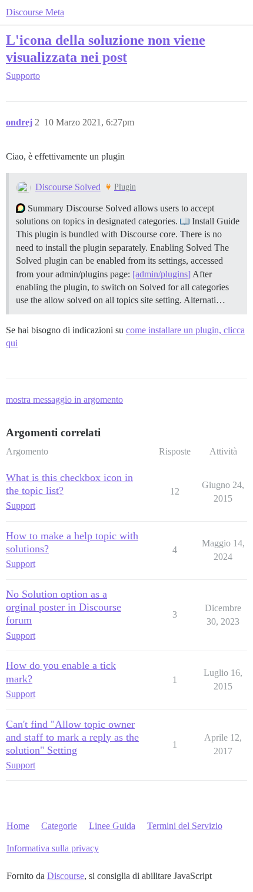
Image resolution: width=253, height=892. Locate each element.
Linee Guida (112, 826)
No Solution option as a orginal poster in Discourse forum (63, 607)
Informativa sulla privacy (52, 848)
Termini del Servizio (184, 826)
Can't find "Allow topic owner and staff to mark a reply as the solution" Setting (72, 737)
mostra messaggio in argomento (64, 399)
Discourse (65, 876)
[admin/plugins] (161, 274)
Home (17, 826)
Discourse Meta (35, 12)
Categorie (59, 826)
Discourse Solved (68, 187)
